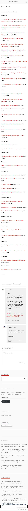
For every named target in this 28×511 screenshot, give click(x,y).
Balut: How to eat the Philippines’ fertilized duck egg (13, 73)
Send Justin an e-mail (6, 415)
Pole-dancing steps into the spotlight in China (12, 245)
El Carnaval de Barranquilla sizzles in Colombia (12, 55)
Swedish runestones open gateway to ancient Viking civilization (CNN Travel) (12, 461)
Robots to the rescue (6, 145)
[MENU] (2, 2)
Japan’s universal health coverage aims (10, 148)
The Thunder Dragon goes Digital (9, 179)
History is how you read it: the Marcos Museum (12, 220)
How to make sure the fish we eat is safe (10, 109)
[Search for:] (14, 379)
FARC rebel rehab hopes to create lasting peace (12, 165)
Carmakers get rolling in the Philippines (10, 192)
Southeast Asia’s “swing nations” (9, 207)
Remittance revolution (6, 188)
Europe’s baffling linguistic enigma (9, 105)
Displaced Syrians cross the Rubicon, (10, 175)
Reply (9, 322)
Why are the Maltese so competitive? (10, 120)
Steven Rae (9, 289)
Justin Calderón (14, 1)
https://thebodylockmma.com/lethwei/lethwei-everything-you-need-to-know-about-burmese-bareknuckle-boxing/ (15, 315)
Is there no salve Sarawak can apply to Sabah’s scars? (13, 260)
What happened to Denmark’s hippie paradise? (12, 38)
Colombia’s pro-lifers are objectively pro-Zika (12, 156)
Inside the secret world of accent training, (11, 130)
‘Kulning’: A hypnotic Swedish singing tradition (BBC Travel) (13, 456)
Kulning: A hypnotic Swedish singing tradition (12, 93)
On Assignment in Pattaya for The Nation (11, 491)
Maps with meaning (6, 184)
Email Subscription (7, 388)
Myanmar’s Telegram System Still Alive (10, 230)
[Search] (24, 2)
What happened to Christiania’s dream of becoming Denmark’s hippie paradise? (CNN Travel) (11, 466)
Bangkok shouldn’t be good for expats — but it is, (12, 135)
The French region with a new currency (10, 114)
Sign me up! (6, 401)
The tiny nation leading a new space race (10, 124)
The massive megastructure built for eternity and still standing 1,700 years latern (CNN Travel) (14, 445)
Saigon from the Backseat (7, 269)
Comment (21, 362)
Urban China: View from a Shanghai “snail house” (13, 250)
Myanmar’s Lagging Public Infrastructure (11, 235)
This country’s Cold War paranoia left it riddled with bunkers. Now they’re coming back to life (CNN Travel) (13, 451)
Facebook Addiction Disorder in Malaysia (11, 211)
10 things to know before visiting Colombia (11, 78)
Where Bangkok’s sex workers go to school (11, 84)
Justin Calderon (12, 327)
